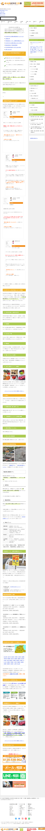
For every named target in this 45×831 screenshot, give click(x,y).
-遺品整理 (20, 806)
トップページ (11, 805)
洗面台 (35, 49)
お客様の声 (16, 22)
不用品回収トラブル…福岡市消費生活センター (14, 40)
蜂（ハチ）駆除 (33, 66)
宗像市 (14, 660)
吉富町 (12, 663)
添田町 (22, 662)
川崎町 (5, 663)
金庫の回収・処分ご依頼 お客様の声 (37, 116)
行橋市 (21, 660)
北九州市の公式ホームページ (15, 586)
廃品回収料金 (8, 45)
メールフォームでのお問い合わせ (34, 6)
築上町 (18, 663)
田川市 (12, 658)
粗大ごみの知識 (34, 110)
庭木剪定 (32, 79)
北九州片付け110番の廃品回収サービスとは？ (14, 36)
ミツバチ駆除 (34, 74)
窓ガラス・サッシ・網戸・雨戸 (37, 50)
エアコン (37, 46)
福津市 (17, 660)
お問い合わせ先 (8, 49)
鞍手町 (5, 658)
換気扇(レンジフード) (36, 47)
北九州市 (5, 656)
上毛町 (15, 663)
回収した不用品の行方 (34, 95)
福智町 (8, 663)
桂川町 (22, 658)
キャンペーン (2, 15)
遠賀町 (23, 656)
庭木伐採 (32, 76)
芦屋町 (12, 662)
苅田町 (8, 662)
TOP (20, 798)
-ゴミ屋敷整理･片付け (22, 807)
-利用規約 (29, 806)
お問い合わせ (41, 22)
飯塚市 (11, 660)
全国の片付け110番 (14, 673)
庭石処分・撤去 (33, 61)
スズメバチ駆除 (34, 71)
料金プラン (34, 22)
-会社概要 (29, 805)
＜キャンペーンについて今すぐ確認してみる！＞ (14, 391)
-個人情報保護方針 (30, 807)
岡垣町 (9, 658)
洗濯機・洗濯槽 (33, 51)
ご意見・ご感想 (28, 22)
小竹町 (15, 662)
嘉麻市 (19, 658)
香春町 (18, 662)
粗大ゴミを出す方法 (34, 107)
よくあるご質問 (33, 93)
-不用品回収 (20, 805)
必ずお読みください (4, 10)
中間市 (16, 656)
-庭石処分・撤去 (21, 808)
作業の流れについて (34, 88)
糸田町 (15, 658)
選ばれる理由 (2, 13)
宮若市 (12, 656)
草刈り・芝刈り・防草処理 (35, 64)
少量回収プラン (12, 465)
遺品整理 (32, 35)
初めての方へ (3, 22)
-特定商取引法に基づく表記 (31, 808)
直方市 (9, 656)
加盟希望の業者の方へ (34, 138)
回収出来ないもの (35, 98)
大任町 (5, 660)
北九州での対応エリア (34, 85)
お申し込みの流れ (17, 47)
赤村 (8, 660)
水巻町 (19, 656)
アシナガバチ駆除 (35, 69)
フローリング (32, 46)
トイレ (38, 49)
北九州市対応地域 (9, 47)
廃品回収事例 (14, 45)
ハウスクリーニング (35, 42)
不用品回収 (32, 30)
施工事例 (22, 22)
